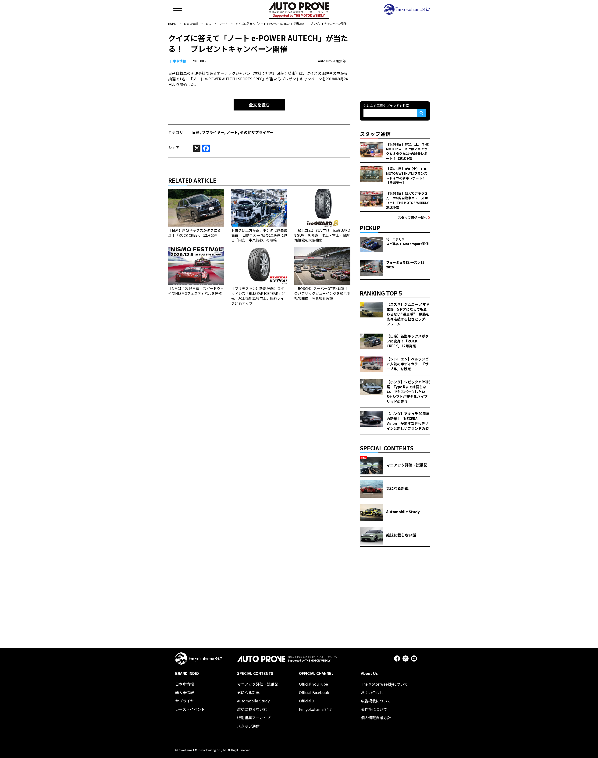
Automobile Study (253, 701)
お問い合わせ (372, 692)
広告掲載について (376, 701)
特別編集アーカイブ (254, 717)
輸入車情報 (184, 692)
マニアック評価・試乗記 (257, 684)
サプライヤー (213, 132)
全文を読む (259, 105)
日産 (195, 132)
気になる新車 (248, 692)
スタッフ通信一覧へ (412, 217)
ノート (232, 132)
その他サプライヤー (257, 132)
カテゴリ (175, 132)
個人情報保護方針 (376, 717)
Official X (306, 701)
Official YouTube (313, 684)
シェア (173, 147)
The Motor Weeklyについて (384, 684)
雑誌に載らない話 (252, 709)
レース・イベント (190, 709)
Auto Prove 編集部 (332, 61)
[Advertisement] (395, 61)
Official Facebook (314, 692)
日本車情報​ (178, 61)
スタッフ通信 (248, 726)
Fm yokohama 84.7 (315, 709)
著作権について (374, 709)
